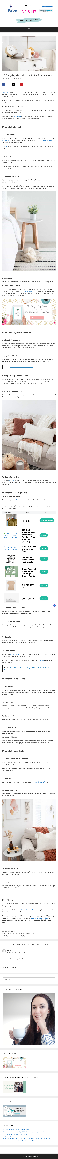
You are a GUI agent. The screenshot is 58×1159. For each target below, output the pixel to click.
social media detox (28, 291)
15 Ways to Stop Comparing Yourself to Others (19, 933)
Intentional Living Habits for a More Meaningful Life (19, 1141)
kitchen (12, 480)
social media (6, 140)
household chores (46, 395)
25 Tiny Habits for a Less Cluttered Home (16, 1129)
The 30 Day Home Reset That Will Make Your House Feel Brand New (24, 1132)
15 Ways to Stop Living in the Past (15, 936)
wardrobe (16, 500)
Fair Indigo (27, 521)
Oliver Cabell (28, 599)
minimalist (17, 116)
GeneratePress (34, 1156)
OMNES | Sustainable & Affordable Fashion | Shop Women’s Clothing (29, 536)
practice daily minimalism (39, 918)
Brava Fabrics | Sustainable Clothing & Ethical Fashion (29, 572)
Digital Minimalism (47, 140)
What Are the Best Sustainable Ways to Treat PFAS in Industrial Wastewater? (27, 1138)
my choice (40, 660)
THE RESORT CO (28, 586)
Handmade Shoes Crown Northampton (28, 559)
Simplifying (6, 92)
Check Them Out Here (47, 520)
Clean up (5, 146)
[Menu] (29, 29)
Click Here (44, 535)
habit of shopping (16, 654)
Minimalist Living (9, 931)
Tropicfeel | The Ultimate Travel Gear (29, 548)
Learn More (44, 548)
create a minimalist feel (39, 782)
